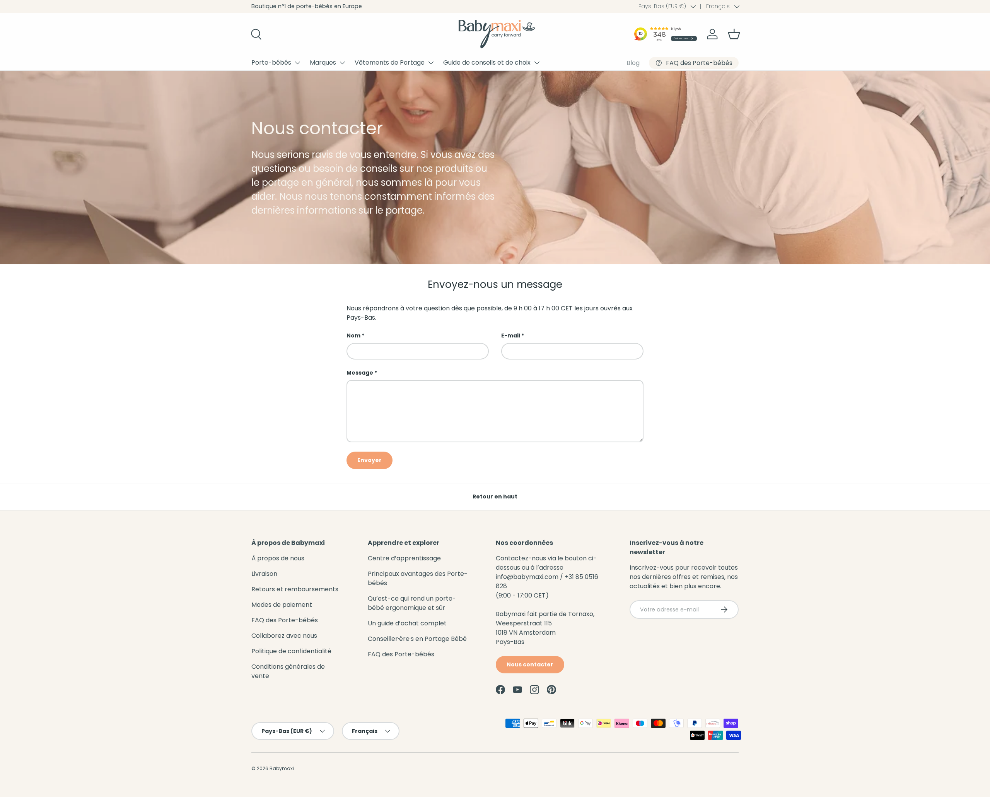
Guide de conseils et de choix (487, 62)
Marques (323, 62)
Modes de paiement (281, 604)
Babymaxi (282, 768)
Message (359, 373)
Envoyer (369, 460)
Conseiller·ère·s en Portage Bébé (417, 638)
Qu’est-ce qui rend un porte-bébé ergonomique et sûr (412, 603)
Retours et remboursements (294, 589)
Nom (353, 335)
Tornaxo (580, 614)
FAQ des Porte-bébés (284, 620)
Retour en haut (495, 496)
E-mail (510, 335)
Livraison (264, 573)
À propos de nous (277, 558)
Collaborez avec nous (284, 635)
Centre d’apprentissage (404, 558)
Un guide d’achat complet (407, 623)
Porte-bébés (271, 62)
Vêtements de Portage (390, 62)
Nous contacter (530, 664)
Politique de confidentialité (291, 651)
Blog (633, 62)
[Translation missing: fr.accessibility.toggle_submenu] (297, 62)
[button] (733, 34)
